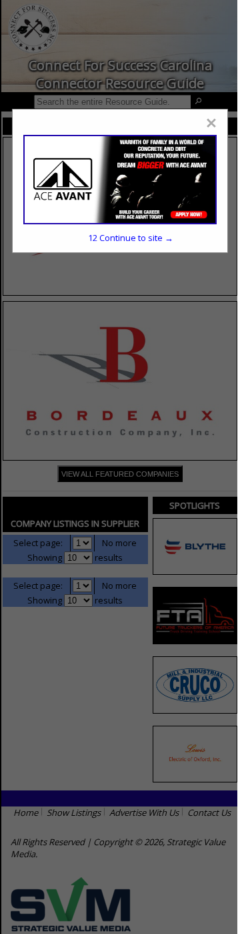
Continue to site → (130, 238)
